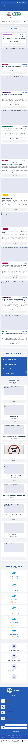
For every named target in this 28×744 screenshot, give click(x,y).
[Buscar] (24, 21)
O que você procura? (6, 21)
